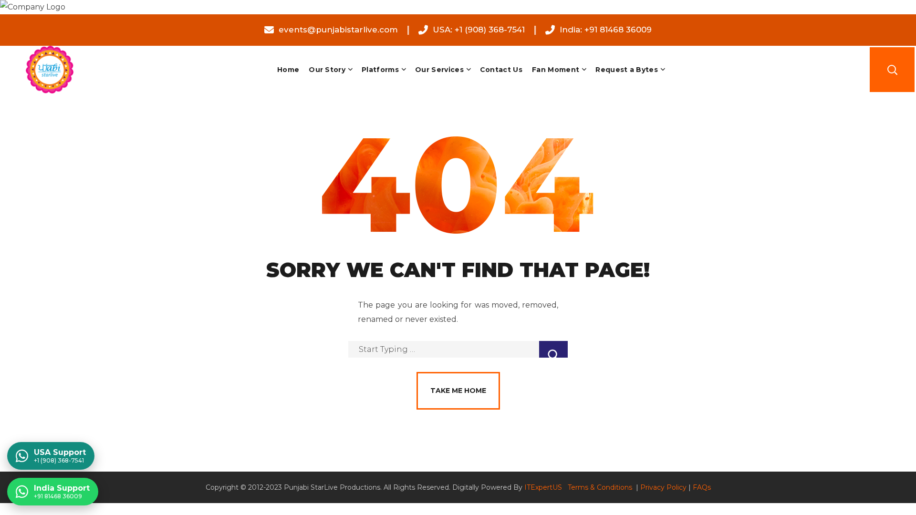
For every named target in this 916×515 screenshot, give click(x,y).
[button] (892, 69)
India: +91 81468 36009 (606, 29)
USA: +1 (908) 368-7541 (479, 29)
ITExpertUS (543, 487)
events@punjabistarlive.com (338, 29)
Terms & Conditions (601, 487)
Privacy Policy (663, 487)
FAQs (702, 487)
